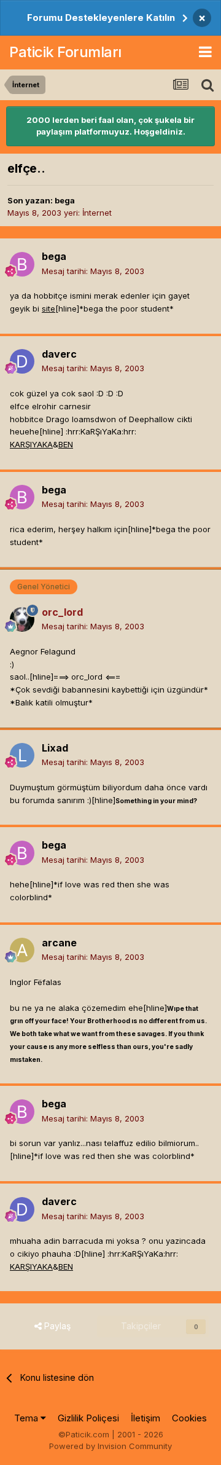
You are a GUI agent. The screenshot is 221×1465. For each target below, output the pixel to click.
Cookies (189, 1418)
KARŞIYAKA (31, 444)
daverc (59, 354)
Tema (27, 1418)
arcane (59, 943)
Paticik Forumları (65, 52)
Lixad (55, 748)
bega (65, 200)
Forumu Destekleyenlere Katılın (101, 17)
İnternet (97, 213)
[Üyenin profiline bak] (22, 264)
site (48, 308)
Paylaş (56, 1326)
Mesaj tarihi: (93, 271)
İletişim (145, 1418)
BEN (65, 444)
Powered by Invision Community (110, 1446)
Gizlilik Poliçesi (88, 1418)
